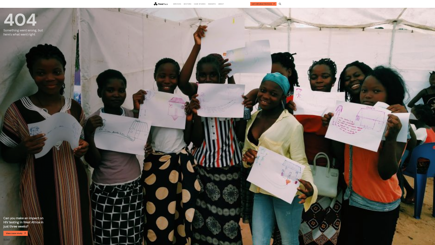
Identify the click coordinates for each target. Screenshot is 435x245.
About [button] (221, 4)
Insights (212, 4)
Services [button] (177, 4)
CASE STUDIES (199, 4)
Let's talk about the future (262, 4)
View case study (14, 233)
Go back (6, 239)
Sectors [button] (187, 4)
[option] (217, 126)
